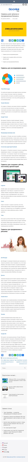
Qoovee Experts (6, 18)
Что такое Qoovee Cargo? (10, 427)
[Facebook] (23, 4)
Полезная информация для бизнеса (10, 358)
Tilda (2, 215)
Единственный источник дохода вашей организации (16, 395)
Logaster (3, 185)
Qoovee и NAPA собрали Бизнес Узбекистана (16, 387)
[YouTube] (26, 4)
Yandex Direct (4, 296)
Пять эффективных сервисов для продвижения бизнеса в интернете (7, 361)
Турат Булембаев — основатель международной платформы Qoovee (13, 413)
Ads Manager (4, 257)
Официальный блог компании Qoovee (16, 457)
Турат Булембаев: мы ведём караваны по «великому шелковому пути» (20, 361)
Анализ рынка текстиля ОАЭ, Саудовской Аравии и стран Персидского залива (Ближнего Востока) (14, 432)
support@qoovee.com (7, 4)
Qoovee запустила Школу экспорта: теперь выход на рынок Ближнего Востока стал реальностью (14, 423)
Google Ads (3, 333)
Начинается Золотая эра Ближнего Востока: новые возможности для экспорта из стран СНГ (14, 418)
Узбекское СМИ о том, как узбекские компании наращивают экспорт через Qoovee (17, 380)
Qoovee (3, 275)
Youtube (3, 314)
